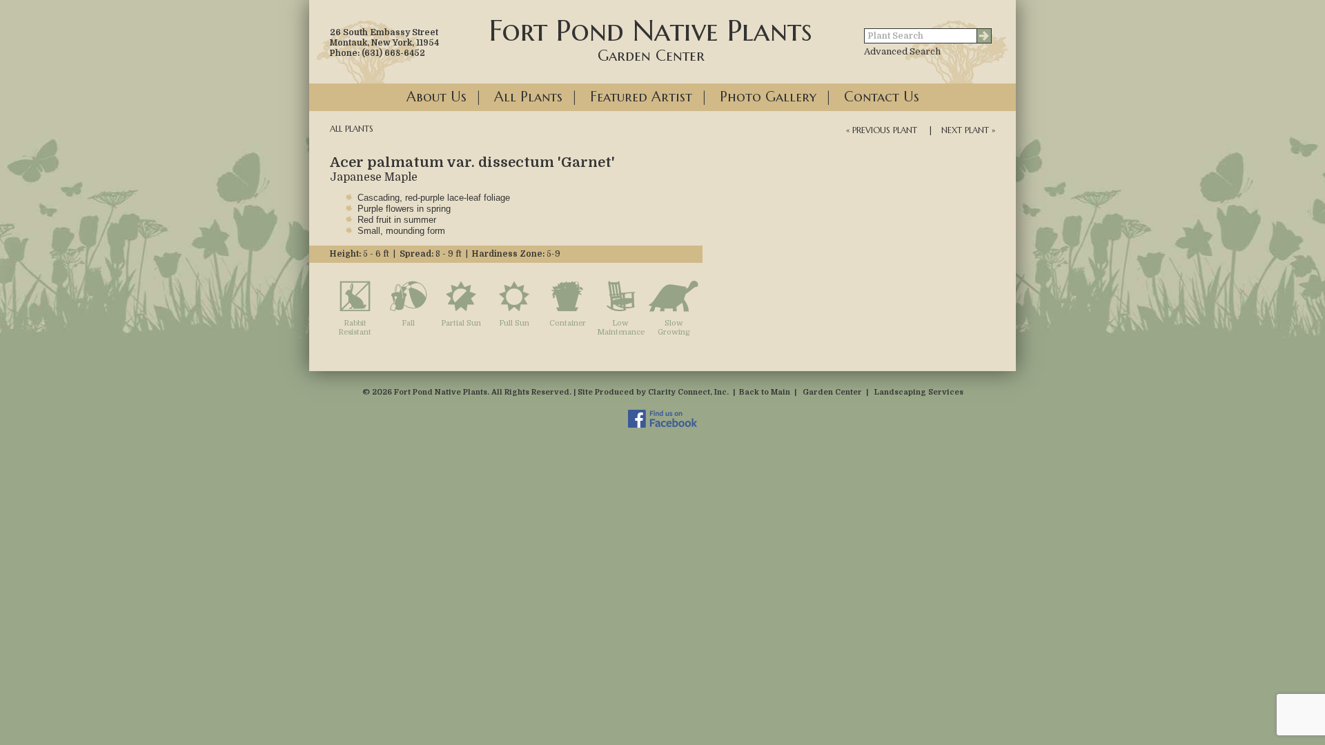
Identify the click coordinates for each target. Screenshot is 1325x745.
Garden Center (832, 392)
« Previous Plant (881, 130)
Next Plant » (968, 130)
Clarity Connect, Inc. (688, 392)
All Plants (528, 97)
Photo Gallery (768, 97)
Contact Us (881, 97)
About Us (436, 97)
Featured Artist (641, 97)
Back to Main (764, 392)
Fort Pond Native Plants (650, 38)
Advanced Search (902, 51)
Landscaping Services (918, 392)
